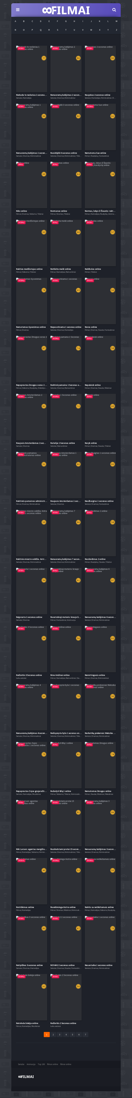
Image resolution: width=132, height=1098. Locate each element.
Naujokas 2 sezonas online (97, 94)
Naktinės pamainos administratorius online (37, 501)
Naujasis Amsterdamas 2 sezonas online (35, 443)
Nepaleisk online (93, 385)
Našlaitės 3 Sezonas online (29, 675)
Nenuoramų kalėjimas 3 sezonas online (103, 849)
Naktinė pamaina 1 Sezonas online (67, 385)
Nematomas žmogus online (98, 791)
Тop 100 (41, 1064)
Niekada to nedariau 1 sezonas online (34, 94)
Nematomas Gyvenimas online (31, 327)
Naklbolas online (93, 268)
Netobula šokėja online (27, 1023)
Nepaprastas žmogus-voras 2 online (33, 385)
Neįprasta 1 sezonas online (29, 617)
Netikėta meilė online (60, 268)
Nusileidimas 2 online (95, 559)
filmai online (52, 1064)
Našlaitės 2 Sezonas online (63, 1023)
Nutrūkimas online (25, 907)
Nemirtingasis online (95, 675)
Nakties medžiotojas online (29, 268)
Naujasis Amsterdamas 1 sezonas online (69, 501)
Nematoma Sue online (95, 152)
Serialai (21, 1064)
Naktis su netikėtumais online (99, 907)
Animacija (31, 1064)
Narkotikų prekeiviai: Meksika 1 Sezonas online (107, 733)
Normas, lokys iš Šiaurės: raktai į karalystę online (108, 210)
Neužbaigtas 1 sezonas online (99, 501)
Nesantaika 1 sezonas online (98, 965)
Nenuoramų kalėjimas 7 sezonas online (69, 559)
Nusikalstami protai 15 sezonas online (68, 849)
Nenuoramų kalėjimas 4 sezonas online (35, 733)
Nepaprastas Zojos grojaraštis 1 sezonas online (39, 791)
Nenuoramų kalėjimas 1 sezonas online (35, 152)
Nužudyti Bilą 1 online (60, 791)
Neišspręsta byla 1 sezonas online (66, 733)
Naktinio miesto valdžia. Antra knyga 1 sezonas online (42, 559)
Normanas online (58, 210)
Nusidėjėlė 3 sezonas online (63, 152)
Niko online (21, 210)
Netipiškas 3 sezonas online (29, 965)
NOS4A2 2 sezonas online (62, 965)
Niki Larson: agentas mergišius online (34, 849)
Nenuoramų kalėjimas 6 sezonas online (103, 617)
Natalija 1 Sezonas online (62, 443)
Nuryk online (91, 443)
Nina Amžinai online (59, 675)
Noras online (91, 327)
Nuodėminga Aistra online (62, 907)
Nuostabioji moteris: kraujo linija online (69, 617)
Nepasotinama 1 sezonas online (65, 327)
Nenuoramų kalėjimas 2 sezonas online (69, 94)
